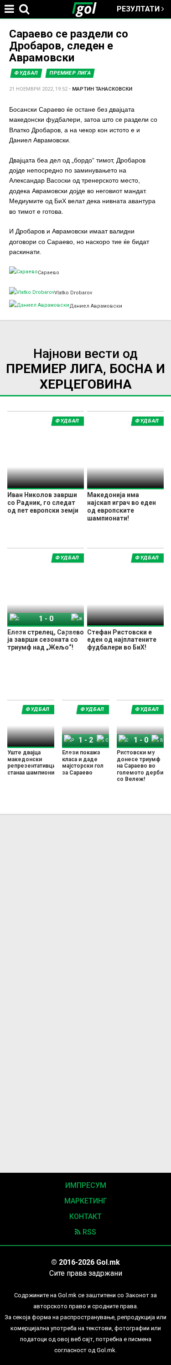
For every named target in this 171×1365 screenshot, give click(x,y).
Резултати (139, 9)
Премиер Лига (70, 73)
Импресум (85, 1185)
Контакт (85, 1216)
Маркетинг (85, 1201)
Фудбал (26, 73)
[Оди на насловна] (88, 9)
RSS (88, 1232)
